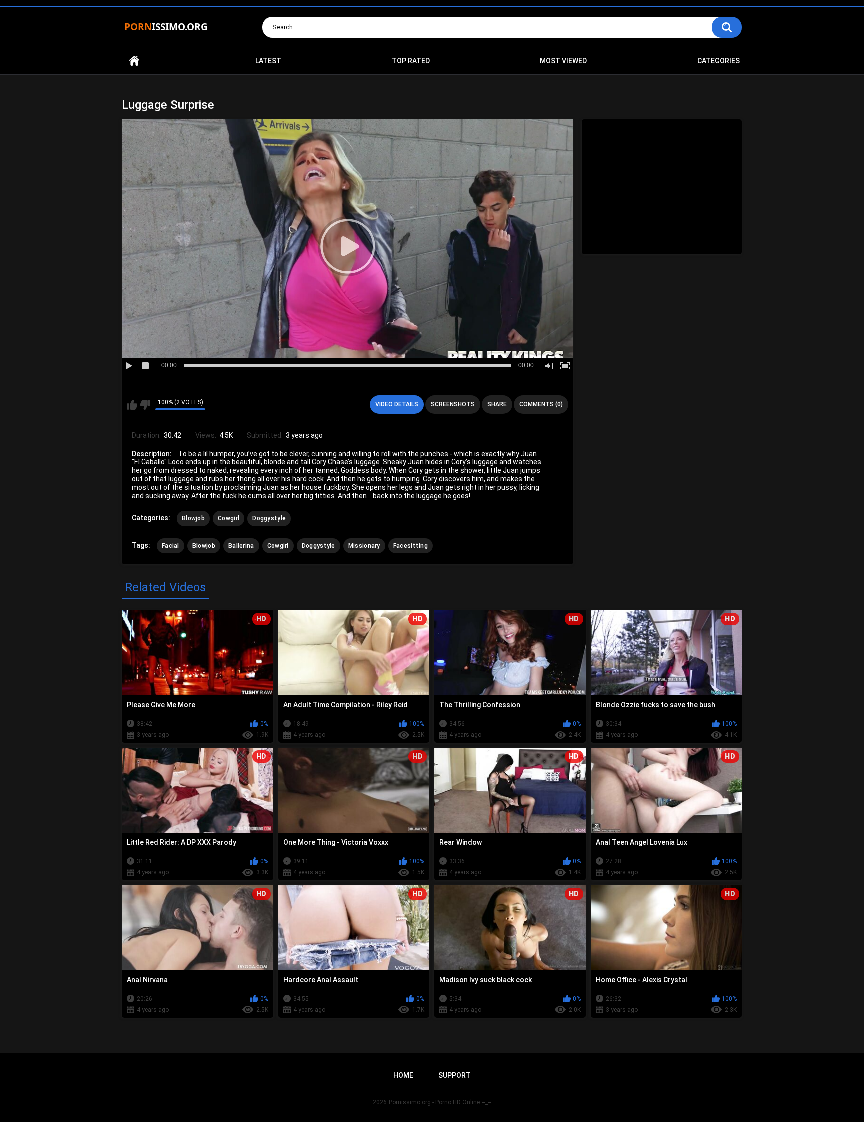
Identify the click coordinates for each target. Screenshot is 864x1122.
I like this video (132, 405)
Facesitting (411, 546)
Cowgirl (229, 518)
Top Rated (411, 61)
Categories (719, 61)
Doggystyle (269, 518)
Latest (269, 61)
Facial (171, 546)
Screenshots (453, 404)
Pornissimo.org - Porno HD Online (434, 1102)
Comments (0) (541, 404)
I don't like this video (145, 405)
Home (134, 61)
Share (497, 404)
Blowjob (193, 518)
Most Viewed (563, 61)
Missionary (364, 546)
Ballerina (241, 546)
